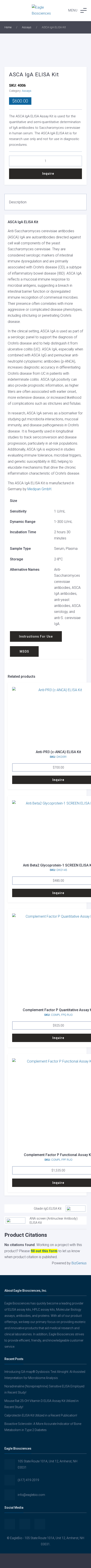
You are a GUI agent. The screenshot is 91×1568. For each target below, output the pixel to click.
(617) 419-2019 (28, 1480)
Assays (26, 27)
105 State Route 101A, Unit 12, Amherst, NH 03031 (47, 1464)
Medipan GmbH (39, 489)
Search (45, 1560)
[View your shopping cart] (76, 1560)
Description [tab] (18, 202)
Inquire (48, 173)
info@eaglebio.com (31, 1495)
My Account (15, 1560)
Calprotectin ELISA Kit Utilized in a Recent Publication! (40, 1415)
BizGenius (79, 1263)
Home (7, 27)
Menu (72, 10)
